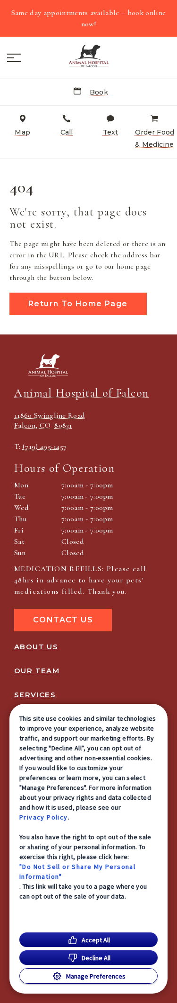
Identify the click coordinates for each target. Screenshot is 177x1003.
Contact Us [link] (63, 619)
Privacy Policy (43, 817)
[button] (14, 58)
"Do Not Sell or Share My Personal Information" (77, 871)
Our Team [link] (36, 671)
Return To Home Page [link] (78, 303)
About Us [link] (36, 647)
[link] (89, 56)
